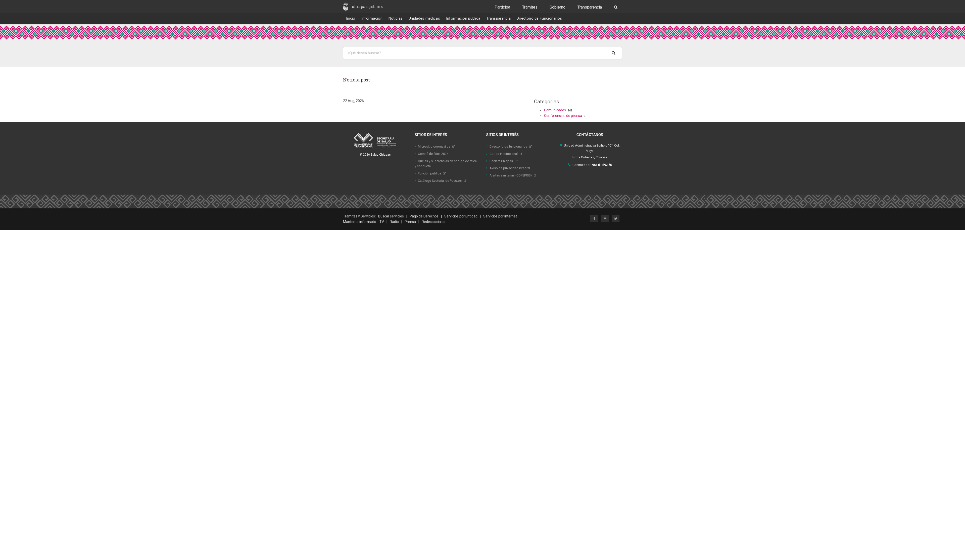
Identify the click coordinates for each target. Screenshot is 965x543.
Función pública (430, 173)
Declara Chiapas (502, 161)
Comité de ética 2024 (433, 154)
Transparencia (589, 7)
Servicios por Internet (500, 216)
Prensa (410, 222)
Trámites (530, 7)
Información (371, 18)
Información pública (463, 18)
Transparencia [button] (498, 18)
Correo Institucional (504, 154)
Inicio (350, 18)
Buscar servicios (391, 216)
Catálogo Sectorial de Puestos (440, 181)
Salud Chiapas (381, 154)
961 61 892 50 (602, 165)
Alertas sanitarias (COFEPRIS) (511, 175)
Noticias (396, 18)
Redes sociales (433, 222)
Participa (502, 7)
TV (381, 222)
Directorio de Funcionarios (539, 18)
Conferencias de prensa (563, 116)
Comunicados (555, 110)
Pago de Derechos (424, 216)
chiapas (367, 6)
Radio (394, 222)
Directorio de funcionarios (509, 146)
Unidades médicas (424, 18)
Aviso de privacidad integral (510, 168)
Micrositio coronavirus (434, 146)
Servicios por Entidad (460, 216)
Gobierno (557, 7)
